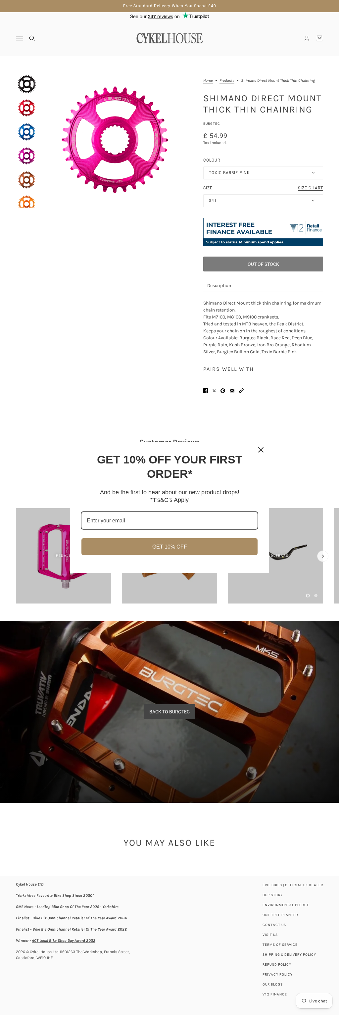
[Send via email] (232, 390)
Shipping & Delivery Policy (289, 954)
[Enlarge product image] (115, 140)
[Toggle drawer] (19, 38)
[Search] (32, 38)
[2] (316, 596)
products (226, 80)
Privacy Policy (278, 974)
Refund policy (277, 964)
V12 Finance (275, 994)
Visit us (270, 935)
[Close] (261, 450)
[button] (241, 390)
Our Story (273, 895)
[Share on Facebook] (205, 390)
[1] (308, 596)
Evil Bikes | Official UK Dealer (293, 885)
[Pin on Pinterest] (222, 390)
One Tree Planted (280, 915)
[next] (322, 556)
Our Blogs (273, 984)
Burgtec (211, 123)
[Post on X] (214, 391)
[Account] (307, 38)
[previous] (16, 513)
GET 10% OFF (169, 547)
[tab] (219, 285)
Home (208, 80)
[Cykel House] (169, 38)
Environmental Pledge (286, 905)
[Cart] (319, 38)
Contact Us (274, 925)
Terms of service (280, 944)
